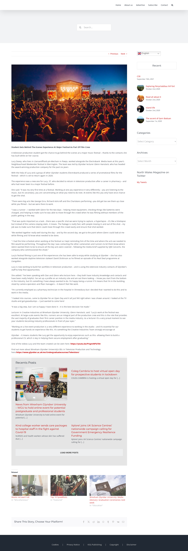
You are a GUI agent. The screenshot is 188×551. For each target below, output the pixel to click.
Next (123, 53)
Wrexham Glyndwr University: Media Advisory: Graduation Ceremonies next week (107, 500)
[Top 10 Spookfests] (69, 485)
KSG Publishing (95, 544)
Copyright (114, 544)
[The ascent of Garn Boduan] (140, 117)
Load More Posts (69, 452)
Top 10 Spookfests (59, 497)
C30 (138, 76)
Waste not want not (20, 497)
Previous (114, 53)
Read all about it (153, 97)
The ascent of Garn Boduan (158, 118)
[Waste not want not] (29, 485)
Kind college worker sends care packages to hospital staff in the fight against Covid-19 (41, 429)
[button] (172, 5)
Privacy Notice (73, 544)
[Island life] (140, 107)
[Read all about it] (140, 96)
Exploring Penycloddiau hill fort (160, 86)
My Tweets (142, 182)
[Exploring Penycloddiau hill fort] (140, 85)
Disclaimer (131, 544)
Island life (150, 107)
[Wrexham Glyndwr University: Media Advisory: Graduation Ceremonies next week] (108, 485)
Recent (156, 65)
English (145, 53)
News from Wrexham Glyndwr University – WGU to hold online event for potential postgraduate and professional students (41, 408)
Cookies (55, 544)
